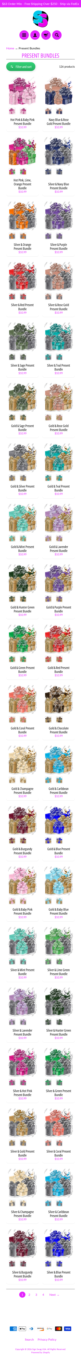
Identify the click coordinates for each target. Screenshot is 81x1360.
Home (10, 48)
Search (29, 1339)
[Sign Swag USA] (40, 18)
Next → (54, 1294)
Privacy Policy (47, 1339)
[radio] (12, 111)
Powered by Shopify (40, 1352)
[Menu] (24, 35)
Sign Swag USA (39, 1349)
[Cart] (46, 35)
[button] (20, 66)
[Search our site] (57, 35)
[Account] (35, 35)
